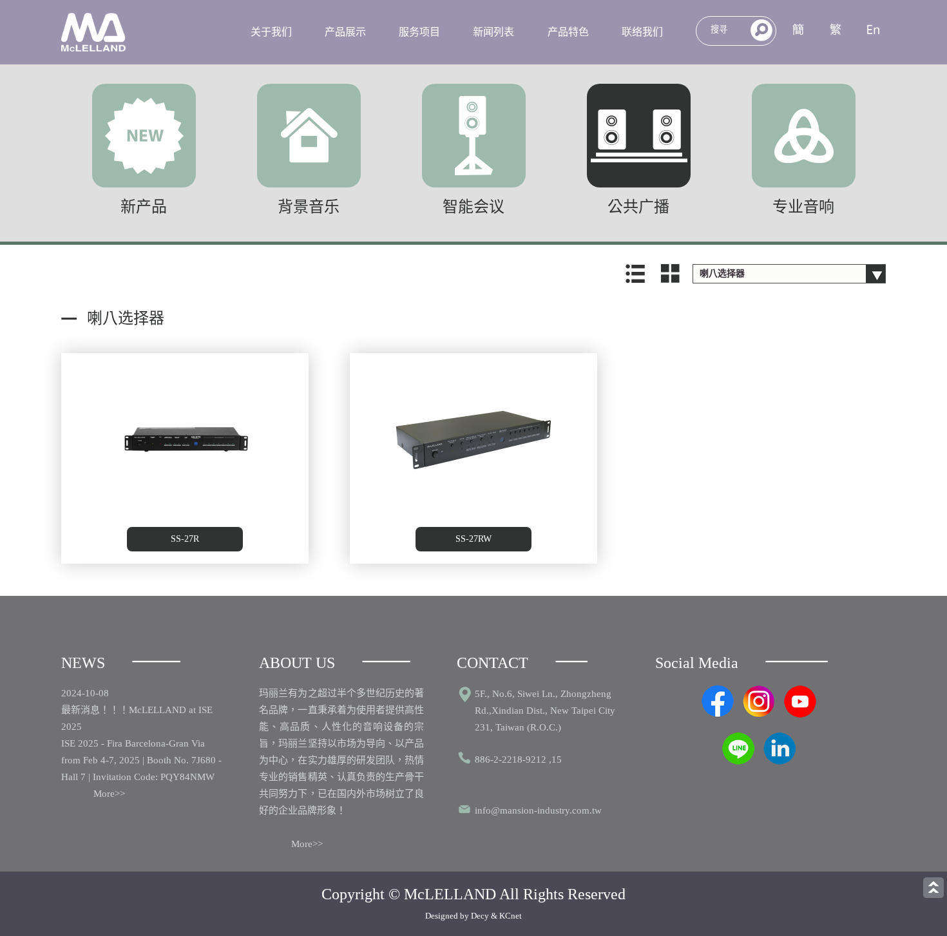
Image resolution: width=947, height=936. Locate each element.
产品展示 (345, 31)
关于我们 (271, 31)
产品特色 (568, 31)
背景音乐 (309, 206)
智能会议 (473, 206)
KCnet (510, 916)
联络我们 (642, 31)
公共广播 (638, 206)
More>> (109, 793)
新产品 (143, 206)
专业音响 (803, 206)
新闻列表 (493, 31)
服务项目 (419, 31)
